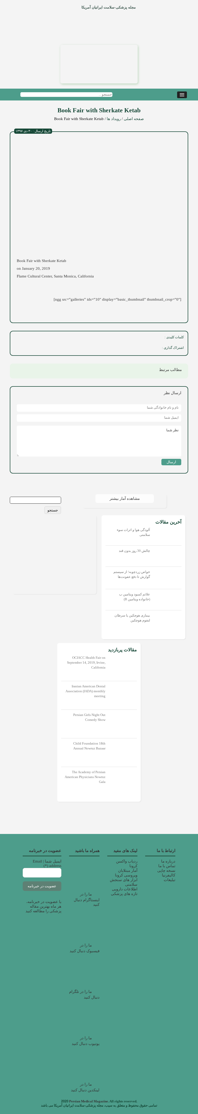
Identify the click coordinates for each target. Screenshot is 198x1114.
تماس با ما (166, 866)
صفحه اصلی (134, 119)
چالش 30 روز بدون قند (134, 551)
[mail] (97, 348)
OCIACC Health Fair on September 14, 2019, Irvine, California (86, 662)
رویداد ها (114, 119)
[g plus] (131, 348)
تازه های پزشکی (124, 894)
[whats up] (120, 348)
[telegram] (108, 348)
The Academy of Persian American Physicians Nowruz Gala (85, 777)
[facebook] (154, 348)
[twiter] (142, 348)
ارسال (171, 462)
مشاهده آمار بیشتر (125, 498)
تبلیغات (169, 880)
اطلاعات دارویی (124, 889)
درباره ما (168, 861)
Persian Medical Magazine (88, 1101)
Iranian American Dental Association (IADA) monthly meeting (85, 691)
